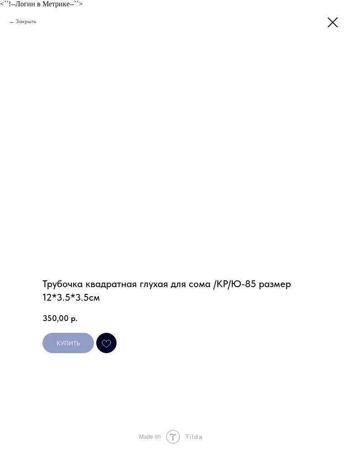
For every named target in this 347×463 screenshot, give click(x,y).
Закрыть (26, 21)
